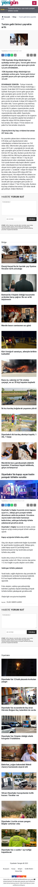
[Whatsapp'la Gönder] (12, 55)
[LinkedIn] (9, 55)
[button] (28, 55)
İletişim (20, 869)
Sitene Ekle (18, 871)
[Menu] (34, 3)
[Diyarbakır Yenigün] (9, 3)
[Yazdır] (15, 55)
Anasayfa (7, 17)
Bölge (14, 17)
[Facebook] (2, 55)
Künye (13, 869)
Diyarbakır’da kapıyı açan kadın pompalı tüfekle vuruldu (21, 9)
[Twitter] (5, 55)
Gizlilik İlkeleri (29, 869)
